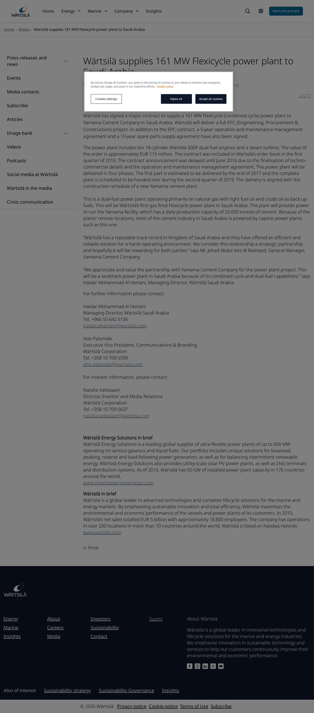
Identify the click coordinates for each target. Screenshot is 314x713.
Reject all (176, 99)
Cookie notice (165, 86)
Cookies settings (106, 99)
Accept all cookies (211, 99)
